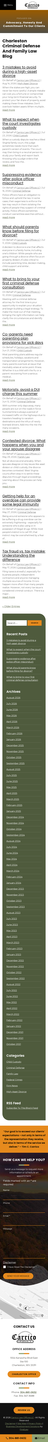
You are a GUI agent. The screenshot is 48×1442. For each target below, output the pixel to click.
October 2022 (13, 972)
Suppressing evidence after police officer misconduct (21, 178)
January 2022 (13, 1026)
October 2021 (13, 1044)
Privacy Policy (35, 1423)
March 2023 (12, 942)
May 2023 (11, 930)
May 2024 (11, 859)
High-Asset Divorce (28, 83)
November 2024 (15, 823)
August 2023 (13, 913)
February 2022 (14, 1020)
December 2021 (14, 1032)
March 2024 (12, 871)
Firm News (12, 1085)
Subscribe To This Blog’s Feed (22, 1108)
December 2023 (15, 889)
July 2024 (11, 847)
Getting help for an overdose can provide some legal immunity (21, 500)
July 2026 (11, 703)
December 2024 (15, 817)
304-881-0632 (28, 1392)
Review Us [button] (24, 1410)
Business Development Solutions (22, 1426)
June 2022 (12, 996)
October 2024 (13, 829)
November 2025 (15, 751)
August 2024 (13, 841)
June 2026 (12, 709)
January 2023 (13, 954)
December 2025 (15, 745)
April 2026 (11, 721)
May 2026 (11, 715)
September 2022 (15, 978)
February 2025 (14, 805)
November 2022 (15, 966)
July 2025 (11, 775)
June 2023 (12, 924)
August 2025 (13, 769)
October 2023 (13, 901)
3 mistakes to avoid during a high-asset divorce (19, 71)
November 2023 (15, 895)
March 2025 (12, 799)
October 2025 (13, 757)
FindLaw (24, 1429)
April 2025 (11, 793)
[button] (8, 5)
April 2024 (11, 865)
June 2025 (12, 781)
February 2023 (14, 948)
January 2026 (13, 739)
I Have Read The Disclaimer (22, 1267)
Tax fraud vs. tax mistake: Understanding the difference (23, 555)
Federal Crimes (14, 1080)
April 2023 (11, 936)
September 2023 (15, 907)
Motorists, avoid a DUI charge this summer (21, 391)
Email (6, 1216)
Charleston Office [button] (24, 1374)
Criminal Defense (21, 191)
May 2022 (11, 1002)
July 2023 (11, 918)
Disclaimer (9, 1262)
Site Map (21, 1423)
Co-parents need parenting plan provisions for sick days (22, 338)
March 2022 (12, 1014)
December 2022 (15, 960)
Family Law (24, 457)
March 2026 (12, 727)
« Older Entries (11, 606)
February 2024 (14, 877)
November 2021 (14, 1038)
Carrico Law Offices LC (28, 80)
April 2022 (11, 1008)
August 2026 (13, 697)
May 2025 (11, 787)
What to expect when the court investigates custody (21, 123)
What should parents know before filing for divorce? (20, 231)
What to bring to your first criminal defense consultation (21, 283)
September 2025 (15, 763)
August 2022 (13, 984)
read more (8, 110)
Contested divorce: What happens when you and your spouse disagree (23, 444)
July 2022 (11, 990)
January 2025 (13, 811)
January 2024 (13, 883)
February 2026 (14, 733)
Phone (6, 1203)
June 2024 (12, 853)
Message (7, 1228)
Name (6, 1190)
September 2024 (15, 835)
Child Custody (20, 135)
